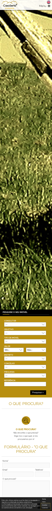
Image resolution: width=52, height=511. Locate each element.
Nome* (6, 461)
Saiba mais (44, 500)
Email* (5, 470)
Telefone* (39, 470)
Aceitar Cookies (45, 506)
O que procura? (9, 479)
